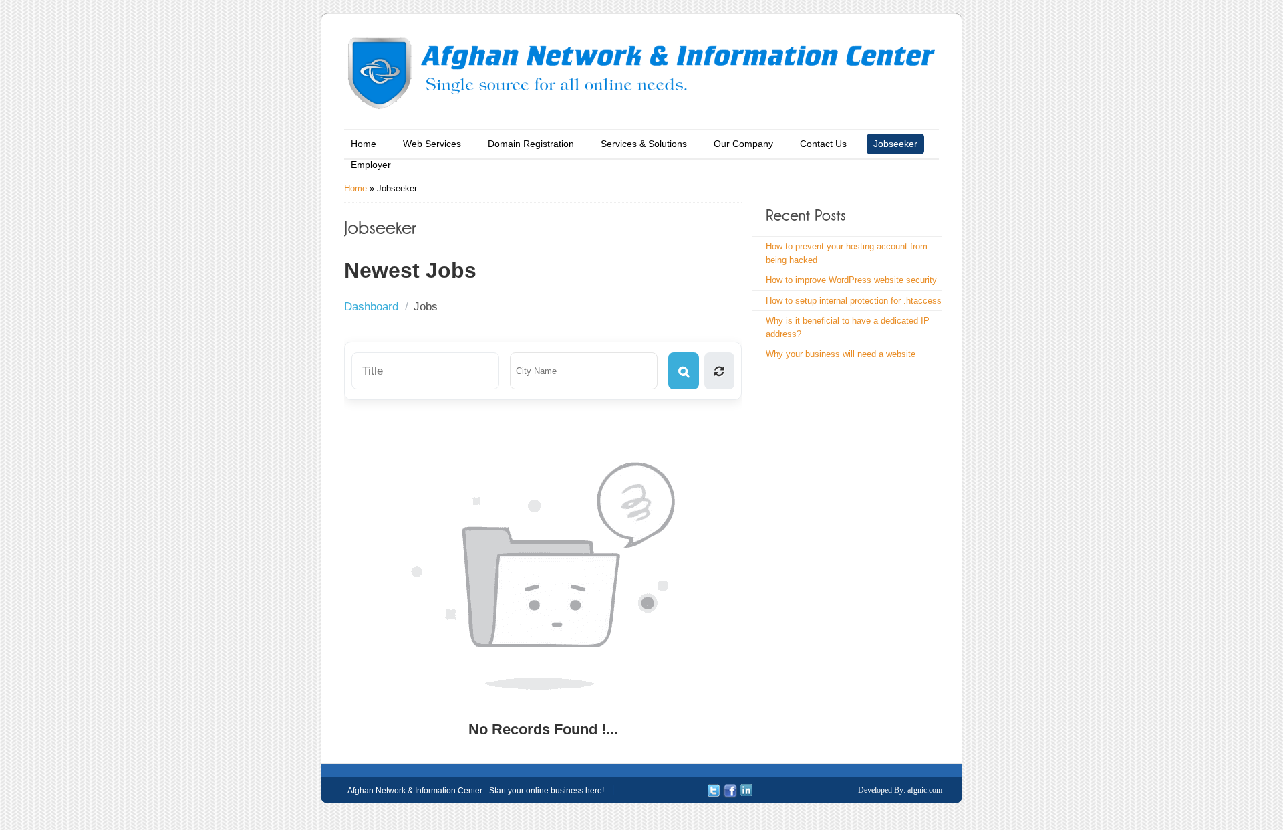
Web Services (432, 143)
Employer (371, 164)
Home (363, 143)
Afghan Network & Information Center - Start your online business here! (475, 790)
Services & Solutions (644, 143)
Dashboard (371, 306)
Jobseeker (895, 143)
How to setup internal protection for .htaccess (854, 301)
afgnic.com (924, 790)
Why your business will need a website (840, 354)
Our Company (743, 143)
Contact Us (823, 143)
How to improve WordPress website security (851, 280)
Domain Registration (531, 143)
